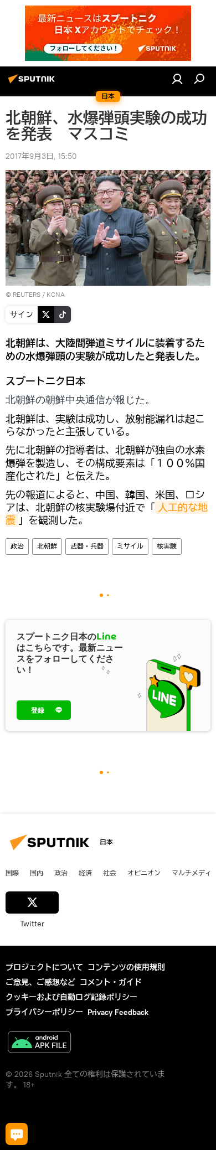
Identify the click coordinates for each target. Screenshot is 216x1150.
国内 (36, 873)
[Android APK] (39, 1043)
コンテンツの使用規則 (126, 967)
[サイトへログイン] (177, 79)
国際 (12, 873)
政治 (17, 546)
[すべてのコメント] (17, 1134)
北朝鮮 (47, 546)
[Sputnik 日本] (33, 83)
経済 (85, 873)
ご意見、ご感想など (40, 982)
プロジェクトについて (44, 967)
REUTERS (26, 294)
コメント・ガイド (111, 982)
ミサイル (130, 546)
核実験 (167, 546)
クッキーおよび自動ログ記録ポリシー (71, 997)
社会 (109, 873)
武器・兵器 (87, 546)
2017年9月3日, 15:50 (41, 156)
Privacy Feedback (118, 1012)
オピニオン (144, 873)
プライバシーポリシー (44, 1012)
